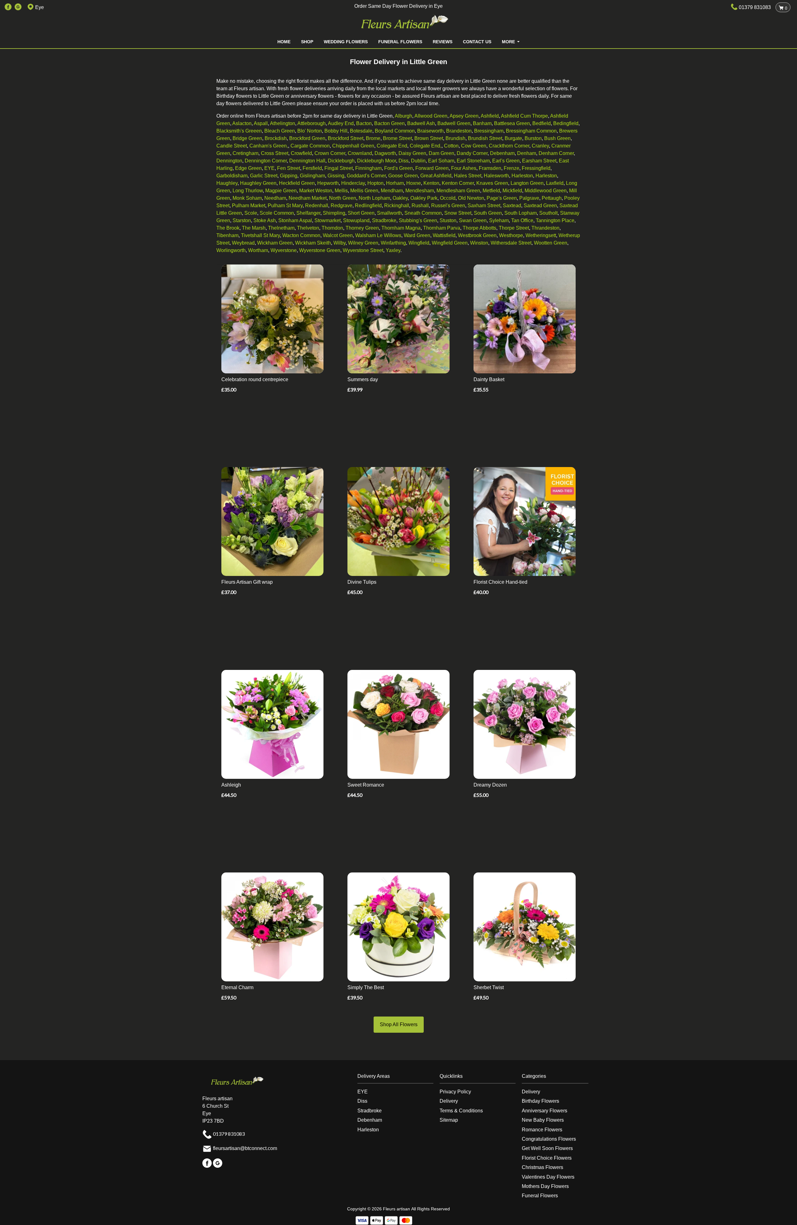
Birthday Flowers (540, 1101)
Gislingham (312, 175)
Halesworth (496, 175)
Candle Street (231, 145)
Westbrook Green (477, 235)
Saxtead (512, 205)
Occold (447, 198)
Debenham (502, 153)
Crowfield (301, 153)
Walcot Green (338, 235)
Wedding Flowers (346, 41)
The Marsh (254, 228)
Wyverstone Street (363, 250)
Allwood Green (430, 116)
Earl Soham (441, 160)
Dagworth (385, 153)
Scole (250, 213)
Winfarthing (393, 242)
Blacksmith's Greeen (239, 130)
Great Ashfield (435, 175)
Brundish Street (485, 138)
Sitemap (449, 1120)
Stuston (448, 220)
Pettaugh (552, 198)
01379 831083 (755, 7)
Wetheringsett (541, 235)
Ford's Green (398, 168)
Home (283, 41)
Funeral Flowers (400, 41)
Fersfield (312, 168)
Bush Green (557, 138)
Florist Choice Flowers (547, 1158)
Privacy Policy (455, 1091)
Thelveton (308, 228)
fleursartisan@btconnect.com (245, 1148)
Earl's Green (506, 160)
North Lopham (374, 198)
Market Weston (315, 190)
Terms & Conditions (461, 1110)
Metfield (491, 190)
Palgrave (529, 198)
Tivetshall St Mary (260, 235)
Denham (526, 153)
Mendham (392, 190)
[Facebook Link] (8, 7)
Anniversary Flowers (544, 1110)
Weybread (243, 242)
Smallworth (389, 213)
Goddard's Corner (366, 175)
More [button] (509, 41)
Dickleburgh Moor (376, 160)
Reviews (442, 41)
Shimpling (334, 213)
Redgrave (341, 205)
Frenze (511, 168)
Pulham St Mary (285, 205)
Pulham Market (248, 205)
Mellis (341, 190)
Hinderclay (353, 183)
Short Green (361, 213)
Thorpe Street (514, 228)
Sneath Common (423, 213)
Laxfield (555, 183)
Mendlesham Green (458, 190)
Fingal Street (338, 168)
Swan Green (473, 220)
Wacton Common (301, 235)
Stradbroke (384, 220)
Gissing (336, 175)
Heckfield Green (297, 183)
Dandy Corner (472, 153)
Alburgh (403, 116)
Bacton (364, 123)
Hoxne (413, 183)
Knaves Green (492, 183)
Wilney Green (363, 242)
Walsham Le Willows (378, 235)
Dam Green (441, 153)
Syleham (499, 220)
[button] (398, 1078)
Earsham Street (539, 160)
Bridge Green (247, 138)
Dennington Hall (307, 160)
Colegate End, (425, 145)
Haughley (227, 183)
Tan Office (522, 220)
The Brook (227, 228)
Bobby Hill (335, 130)
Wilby (339, 242)
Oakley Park (423, 198)
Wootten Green (550, 242)
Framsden (490, 168)
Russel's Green (448, 205)
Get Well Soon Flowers (547, 1148)
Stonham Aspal (295, 220)
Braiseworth (430, 130)
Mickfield (512, 190)
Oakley (400, 198)
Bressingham (488, 130)
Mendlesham (419, 190)
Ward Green (417, 235)
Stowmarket (327, 220)
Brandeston (459, 130)
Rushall (420, 205)
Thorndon (332, 228)
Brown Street (428, 138)
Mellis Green (364, 190)
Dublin (418, 160)
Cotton (451, 145)
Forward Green (432, 168)
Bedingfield (565, 123)
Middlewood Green (546, 190)
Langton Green (527, 183)
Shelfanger (308, 213)
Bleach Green (279, 130)
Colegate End (392, 145)
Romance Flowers (542, 1129)
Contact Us (477, 41)
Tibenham (227, 235)
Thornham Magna (401, 228)
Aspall (261, 123)
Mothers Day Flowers (545, 1186)
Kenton (431, 183)
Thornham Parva (441, 228)
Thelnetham (281, 228)
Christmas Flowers (542, 1167)
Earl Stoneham (473, 160)
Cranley (540, 145)
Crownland (360, 153)
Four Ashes (463, 168)
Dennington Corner (266, 160)
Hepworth (328, 183)
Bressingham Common (531, 130)
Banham (482, 123)
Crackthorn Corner (509, 145)
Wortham (258, 250)
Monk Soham (247, 198)
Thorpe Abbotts (479, 228)
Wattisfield (444, 235)
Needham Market (308, 198)
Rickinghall (396, 205)
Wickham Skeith (313, 242)
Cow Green (473, 145)
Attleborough (311, 123)
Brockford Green (307, 138)
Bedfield (541, 123)
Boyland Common (395, 130)
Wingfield (418, 242)
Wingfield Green (450, 242)
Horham (395, 183)
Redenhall (316, 205)
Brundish (455, 138)
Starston (242, 220)
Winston (479, 242)
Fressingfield (536, 168)
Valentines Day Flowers (548, 1177)
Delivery (449, 1101)
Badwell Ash (421, 123)
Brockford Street (345, 138)
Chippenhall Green (353, 145)
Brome (373, 138)
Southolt (548, 213)
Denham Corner (556, 153)
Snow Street (457, 213)
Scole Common (277, 213)
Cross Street (274, 153)
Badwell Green (453, 123)
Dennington (229, 160)
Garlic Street (263, 175)
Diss (403, 160)
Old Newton (471, 198)
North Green (342, 198)
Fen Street (288, 168)
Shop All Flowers (398, 1024)
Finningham (368, 168)
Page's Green (502, 198)
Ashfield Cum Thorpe (524, 116)
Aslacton (242, 123)
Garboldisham (232, 175)
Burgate (513, 138)
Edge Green (248, 168)
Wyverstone (284, 250)
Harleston (522, 175)
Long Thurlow (248, 190)
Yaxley (393, 250)
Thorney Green (362, 228)
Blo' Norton (309, 130)
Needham (275, 198)
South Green (488, 213)
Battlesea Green (512, 123)
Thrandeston (545, 228)
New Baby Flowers (543, 1120)
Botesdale (361, 130)
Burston (533, 138)
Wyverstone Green (319, 250)
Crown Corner (329, 153)
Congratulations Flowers (549, 1139)
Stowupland (356, 220)
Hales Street (467, 175)
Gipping (288, 175)
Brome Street (397, 138)
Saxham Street (484, 205)
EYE (269, 168)
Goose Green (403, 175)
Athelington (282, 123)
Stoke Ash (264, 220)
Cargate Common (310, 145)
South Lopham (520, 213)
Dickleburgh (341, 160)
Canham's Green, (268, 145)
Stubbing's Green (418, 220)
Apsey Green (464, 116)
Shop (307, 41)
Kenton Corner (458, 183)
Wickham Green (275, 242)
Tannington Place (555, 220)
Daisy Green (412, 153)
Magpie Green (281, 190)
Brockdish (276, 138)
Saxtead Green (540, 205)
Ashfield (490, 116)
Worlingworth (231, 250)
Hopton (375, 183)
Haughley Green (258, 183)
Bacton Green (389, 123)
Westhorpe (511, 235)
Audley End (341, 123)
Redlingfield (368, 205)
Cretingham (245, 153)
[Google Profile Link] (18, 7)
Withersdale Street (511, 242)
